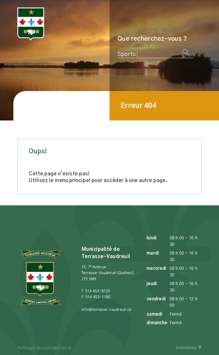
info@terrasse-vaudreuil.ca (106, 310)
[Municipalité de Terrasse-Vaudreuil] (30, 24)
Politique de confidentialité (44, 348)
